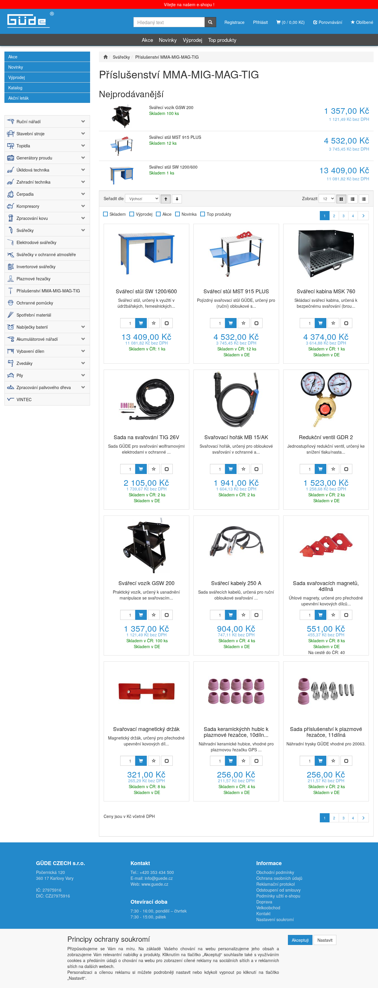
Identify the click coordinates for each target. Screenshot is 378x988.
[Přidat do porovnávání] (167, 323)
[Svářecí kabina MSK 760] (326, 253)
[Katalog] (341, 199)
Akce (147, 39)
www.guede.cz (154, 884)
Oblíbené (364, 22)
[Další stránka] (363, 215)
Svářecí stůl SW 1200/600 (173, 167)
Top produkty (222, 39)
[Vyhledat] (210, 22)
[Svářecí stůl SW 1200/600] (146, 253)
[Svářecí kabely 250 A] (236, 545)
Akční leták (18, 98)
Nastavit (325, 940)
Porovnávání (329, 22)
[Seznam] (353, 199)
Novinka (189, 214)
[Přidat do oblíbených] (154, 323)
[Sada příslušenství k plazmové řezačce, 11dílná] (326, 691)
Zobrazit (309, 198)
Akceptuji (300, 940)
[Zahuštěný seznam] (364, 199)
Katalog (15, 87)
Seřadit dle (114, 198)
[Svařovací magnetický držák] (146, 691)
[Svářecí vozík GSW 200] (146, 545)
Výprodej (192, 39)
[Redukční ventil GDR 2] (326, 399)
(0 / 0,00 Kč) (293, 22)
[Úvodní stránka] (105, 57)
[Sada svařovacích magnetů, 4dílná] (326, 545)
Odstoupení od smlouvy (278, 890)
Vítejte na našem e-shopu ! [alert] (189, 4)
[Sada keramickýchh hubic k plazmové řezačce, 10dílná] (236, 691)
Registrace (234, 22)
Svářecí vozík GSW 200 (171, 107)
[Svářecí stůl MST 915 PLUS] (236, 253)
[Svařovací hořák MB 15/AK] (236, 399)
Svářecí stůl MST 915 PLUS (175, 137)
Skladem (118, 214)
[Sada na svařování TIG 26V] (146, 399)
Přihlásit (260, 22)
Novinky (168, 39)
